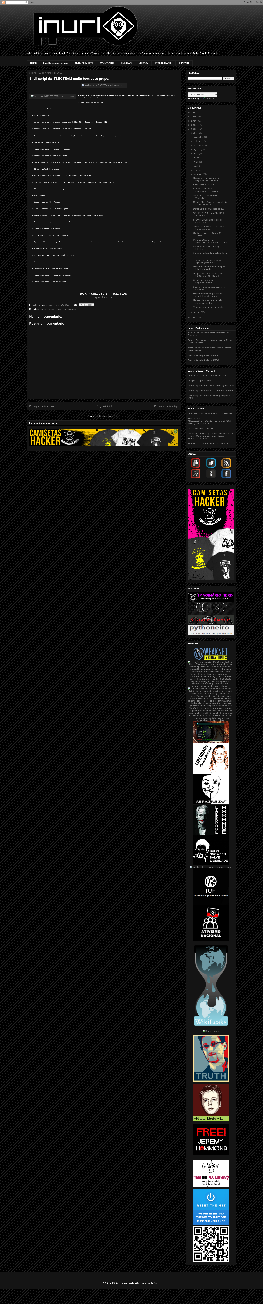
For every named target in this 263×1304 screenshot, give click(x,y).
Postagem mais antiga (166, 406)
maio (196, 162)
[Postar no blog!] (83, 304)
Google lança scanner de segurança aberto (205, 281)
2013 (194, 125)
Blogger (156, 1283)
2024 (194, 112)
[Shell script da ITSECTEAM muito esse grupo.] (104, 85)
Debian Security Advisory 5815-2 (203, 360)
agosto (197, 149)
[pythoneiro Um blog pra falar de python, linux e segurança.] (211, 634)
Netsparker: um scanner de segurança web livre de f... (207, 179)
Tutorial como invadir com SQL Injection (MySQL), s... (208, 261)
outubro (198, 141)
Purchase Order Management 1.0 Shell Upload (210, 413)
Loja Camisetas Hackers (55, 63)
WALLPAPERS (107, 63)
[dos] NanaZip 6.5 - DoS (199, 380)
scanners (62, 309)
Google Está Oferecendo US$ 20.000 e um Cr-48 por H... (207, 274)
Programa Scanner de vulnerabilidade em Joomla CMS (210, 241)
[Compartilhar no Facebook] (89, 304)
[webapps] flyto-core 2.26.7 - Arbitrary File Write (211, 385)
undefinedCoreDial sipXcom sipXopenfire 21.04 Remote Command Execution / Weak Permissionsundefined (210, 436)
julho (196, 153)
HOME (33, 63)
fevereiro (198, 174)
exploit (44, 309)
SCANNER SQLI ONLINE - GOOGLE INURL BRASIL (206, 190)
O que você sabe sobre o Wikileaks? (205, 196)
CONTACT (184, 63)
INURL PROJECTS (84, 63)
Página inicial (104, 406)
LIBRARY (143, 63)
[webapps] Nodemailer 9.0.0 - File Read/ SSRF (210, 390)
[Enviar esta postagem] (75, 305)
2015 (194, 116)
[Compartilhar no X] (86, 304)
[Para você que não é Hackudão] (211, 614)
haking (51, 309)
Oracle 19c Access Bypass (200, 428)
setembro (198, 145)
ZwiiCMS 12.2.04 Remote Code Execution (208, 443)
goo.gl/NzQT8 (103, 297)
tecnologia (71, 309)
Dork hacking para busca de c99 (208, 209)
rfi (55, 309)
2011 (193, 133)
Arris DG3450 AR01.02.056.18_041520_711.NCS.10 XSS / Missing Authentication (209, 421)
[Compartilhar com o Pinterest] (92, 304)
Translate (210, 98)
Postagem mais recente (42, 406)
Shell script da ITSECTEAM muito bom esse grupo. (209, 227)
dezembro (199, 137)
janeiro (197, 312)
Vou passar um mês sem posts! (208, 307)
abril (196, 166)
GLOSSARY (126, 63)
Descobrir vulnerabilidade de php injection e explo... (209, 267)
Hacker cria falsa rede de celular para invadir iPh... (208, 301)
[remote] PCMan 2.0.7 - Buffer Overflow (207, 375)
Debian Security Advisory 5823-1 (203, 355)
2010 (194, 317)
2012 (194, 129)
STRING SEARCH (163, 63)
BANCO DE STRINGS (203, 184)
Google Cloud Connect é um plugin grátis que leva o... (210, 203)
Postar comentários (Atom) (107, 416)
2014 (194, 121)
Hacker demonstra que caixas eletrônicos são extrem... (207, 294)
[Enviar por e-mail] (80, 304)
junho (197, 157)
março (197, 170)
